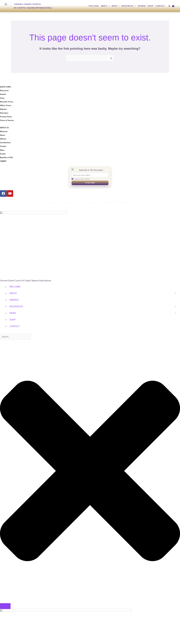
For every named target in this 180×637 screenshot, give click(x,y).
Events (3, 154)
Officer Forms (5, 105)
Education (4, 113)
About (2, 135)
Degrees (3, 109)
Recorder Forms (6, 102)
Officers (3, 139)
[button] (108, 6)
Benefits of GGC (6, 157)
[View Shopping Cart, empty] (174, 6)
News (2, 150)
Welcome (4, 131)
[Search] (5, 606)
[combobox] (15, 337)
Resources (4, 91)
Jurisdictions (5, 143)
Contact (3, 146)
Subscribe (90, 183)
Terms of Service (7, 120)
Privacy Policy (6, 117)
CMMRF (3, 161)
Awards (3, 94)
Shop (2, 98)
